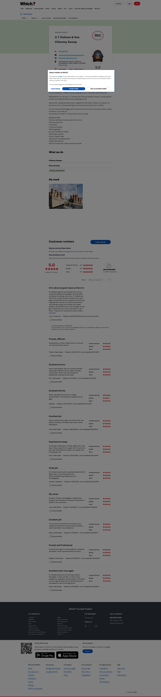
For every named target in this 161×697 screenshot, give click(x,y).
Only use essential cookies (98, 89)
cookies (60, 76)
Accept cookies (73, 89)
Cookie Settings (55, 89)
